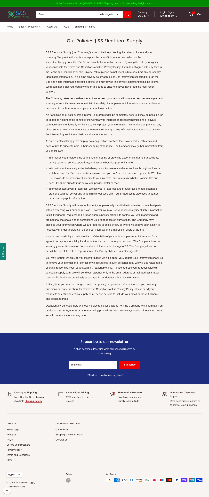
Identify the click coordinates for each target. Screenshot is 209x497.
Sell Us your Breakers (18, 444)
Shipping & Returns (85, 26)
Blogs (10, 460)
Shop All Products (28, 26)
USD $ (11, 475)
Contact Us (62, 439)
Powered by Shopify (16, 486)
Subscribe (130, 364)
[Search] (127, 14)
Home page (13, 429)
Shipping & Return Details (69, 434)
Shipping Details (33, 401)
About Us (52, 26)
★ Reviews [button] (3, 251)
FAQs (66, 26)
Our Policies (62, 429)
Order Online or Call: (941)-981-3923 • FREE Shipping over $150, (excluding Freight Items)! (104, 3)
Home (10, 26)
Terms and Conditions (18, 454)
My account (167, 15)
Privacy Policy (14, 449)
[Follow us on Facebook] (68, 480)
